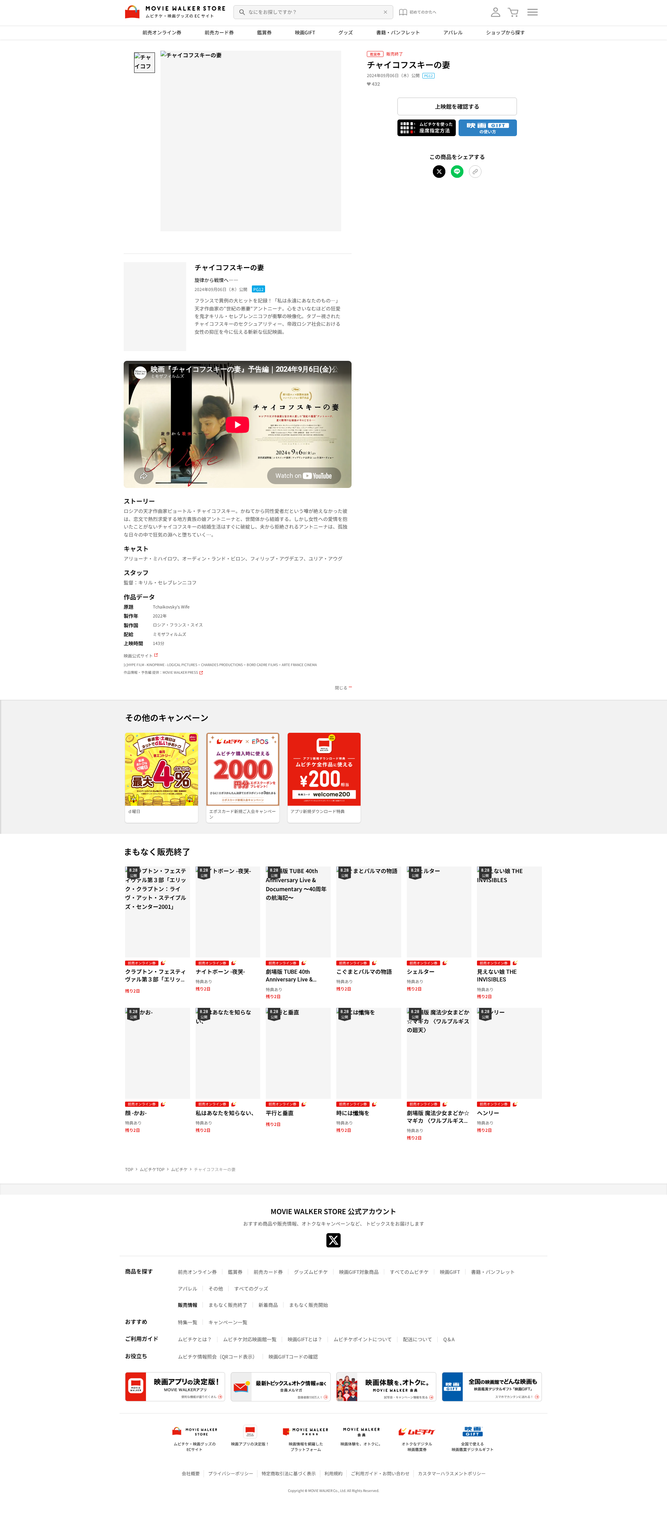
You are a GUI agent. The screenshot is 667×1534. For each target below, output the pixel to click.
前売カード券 (219, 32)
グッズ (345, 32)
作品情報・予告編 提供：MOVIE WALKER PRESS (161, 672)
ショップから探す (505, 32)
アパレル (453, 32)
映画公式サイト (138, 655)
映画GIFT (305, 32)
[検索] (242, 12)
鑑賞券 (264, 32)
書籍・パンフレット (398, 32)
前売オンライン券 (161, 32)
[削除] (384, 12)
